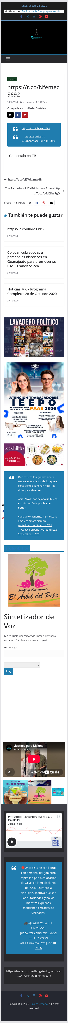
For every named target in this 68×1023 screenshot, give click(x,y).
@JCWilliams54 (37, 923)
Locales (12, 79)
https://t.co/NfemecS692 (36, 128)
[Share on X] (10, 115)
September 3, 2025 (29, 534)
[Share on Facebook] (18, 115)
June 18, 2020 (47, 141)
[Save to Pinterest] (25, 115)
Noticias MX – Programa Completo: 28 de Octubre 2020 (32, 291)
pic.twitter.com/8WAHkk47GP (35, 525)
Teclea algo (10, 647)
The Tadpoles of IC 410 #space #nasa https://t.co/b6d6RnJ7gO (32, 190)
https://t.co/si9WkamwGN (25, 179)
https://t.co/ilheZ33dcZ (25, 229)
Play (8, 671)
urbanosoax (28, 102)
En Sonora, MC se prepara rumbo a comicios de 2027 (41, 13)
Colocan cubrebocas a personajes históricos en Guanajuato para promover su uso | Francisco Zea (31, 259)
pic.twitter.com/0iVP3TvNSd (38, 933)
